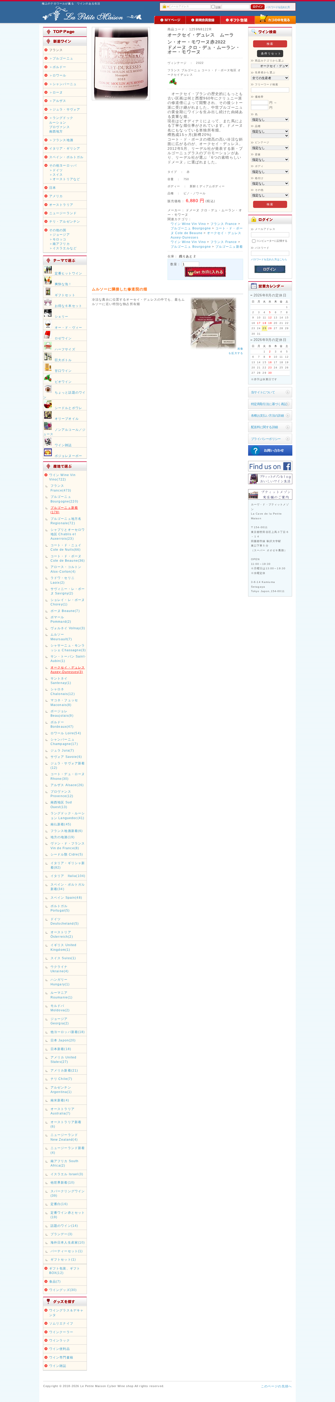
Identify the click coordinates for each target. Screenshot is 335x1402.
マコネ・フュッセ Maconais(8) (64, 702)
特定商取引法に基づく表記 (269, 404)
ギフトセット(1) (63, 1259)
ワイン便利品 (59, 1348)
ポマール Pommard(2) (61, 619)
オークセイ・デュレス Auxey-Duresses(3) (68, 670)
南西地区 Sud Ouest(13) (61, 804)
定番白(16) (59, 1204)
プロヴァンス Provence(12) (62, 794)
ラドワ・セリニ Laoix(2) (63, 580)
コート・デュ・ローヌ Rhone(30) (68, 776)
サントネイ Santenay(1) (61, 681)
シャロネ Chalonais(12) (63, 691)
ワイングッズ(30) (63, 1289)
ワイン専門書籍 (61, 1357)
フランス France (223, 223)
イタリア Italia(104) (68, 875)
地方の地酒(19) (63, 837)
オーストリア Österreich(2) (62, 934)
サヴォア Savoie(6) (66, 756)
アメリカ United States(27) (64, 1059)
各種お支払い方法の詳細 (267, 415)
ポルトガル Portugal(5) (60, 908)
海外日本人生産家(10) (68, 1242)
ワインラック (59, 1340)
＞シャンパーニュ (63, 84)
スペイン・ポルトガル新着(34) (68, 887)
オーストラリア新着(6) (66, 1124)
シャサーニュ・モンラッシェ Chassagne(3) (68, 648)
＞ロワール (57, 75)
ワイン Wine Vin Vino (188, 223)
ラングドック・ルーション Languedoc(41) (68, 815)
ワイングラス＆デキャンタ (66, 1312)
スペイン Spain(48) (66, 897)
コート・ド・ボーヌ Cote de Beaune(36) (68, 558)
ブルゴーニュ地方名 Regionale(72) (66, 521)
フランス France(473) (61, 488)
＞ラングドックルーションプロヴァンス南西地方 (61, 124)
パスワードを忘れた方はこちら (269, 259)
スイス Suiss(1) (63, 958)
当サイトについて (263, 392)
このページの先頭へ (276, 1386)
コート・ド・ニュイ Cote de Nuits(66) (66, 547)
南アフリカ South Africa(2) (65, 1163)
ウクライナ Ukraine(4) (61, 969)
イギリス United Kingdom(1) (64, 947)
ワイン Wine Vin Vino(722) (62, 477)
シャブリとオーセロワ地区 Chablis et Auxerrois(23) (68, 534)
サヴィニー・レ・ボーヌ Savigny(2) (68, 591)
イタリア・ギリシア (64, 148)
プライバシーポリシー (266, 438)
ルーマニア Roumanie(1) (62, 995)
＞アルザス (57, 100)
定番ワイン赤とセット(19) (68, 1215)
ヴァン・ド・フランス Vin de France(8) (68, 845)
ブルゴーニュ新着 (229, 246)
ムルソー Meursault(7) (61, 637)
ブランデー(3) (61, 1234)
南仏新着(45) (61, 824)
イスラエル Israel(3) (67, 1174)
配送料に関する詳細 (264, 427)
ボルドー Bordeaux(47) (62, 724)
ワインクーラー (61, 1332)
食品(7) (55, 1281)
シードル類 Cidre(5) (67, 854)
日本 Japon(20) (63, 1040)
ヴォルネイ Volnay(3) (68, 628)
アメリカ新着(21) (64, 1070)
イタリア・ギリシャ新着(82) (68, 865)
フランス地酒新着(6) (67, 830)
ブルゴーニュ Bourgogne (191, 228)
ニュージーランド (63, 213)
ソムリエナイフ (61, 1323)
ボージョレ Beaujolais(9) (62, 713)
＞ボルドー (57, 67)
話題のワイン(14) (64, 1225)
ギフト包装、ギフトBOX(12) (64, 1270)
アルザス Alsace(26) (67, 785)
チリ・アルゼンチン (64, 221)
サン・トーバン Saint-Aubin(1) (68, 659)
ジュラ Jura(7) (62, 750)
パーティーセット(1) (67, 1251)
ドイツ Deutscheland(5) (65, 921)
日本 (52, 187)
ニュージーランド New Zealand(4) (64, 1137)
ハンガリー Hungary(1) (60, 982)
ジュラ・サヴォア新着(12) (68, 765)
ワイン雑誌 (57, 1365)
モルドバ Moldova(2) (60, 1008)
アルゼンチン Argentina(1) (61, 1090)
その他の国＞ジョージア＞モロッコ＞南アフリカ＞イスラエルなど (63, 239)
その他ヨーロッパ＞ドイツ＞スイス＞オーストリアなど (64, 172)
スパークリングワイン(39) (68, 1193)
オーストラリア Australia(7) (63, 1111)
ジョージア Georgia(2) (60, 1021)
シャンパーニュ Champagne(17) (64, 742)
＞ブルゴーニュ (61, 58)
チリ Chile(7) (61, 1078)
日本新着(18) (61, 1049)
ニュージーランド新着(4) (68, 1150)
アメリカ (56, 196)
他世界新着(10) (63, 1182)
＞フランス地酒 (61, 140)
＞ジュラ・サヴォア (64, 109)
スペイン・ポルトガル (66, 157)
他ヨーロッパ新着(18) (68, 1032)
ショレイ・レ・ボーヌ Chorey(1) (68, 602)
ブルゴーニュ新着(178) (64, 510)
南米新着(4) (60, 1100)
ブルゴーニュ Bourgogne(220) (64, 499)
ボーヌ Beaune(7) (65, 610)
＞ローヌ (56, 92)
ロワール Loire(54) (66, 733)
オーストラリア (61, 204)
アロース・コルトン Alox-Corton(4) (66, 569)
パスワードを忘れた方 (278, 7)
